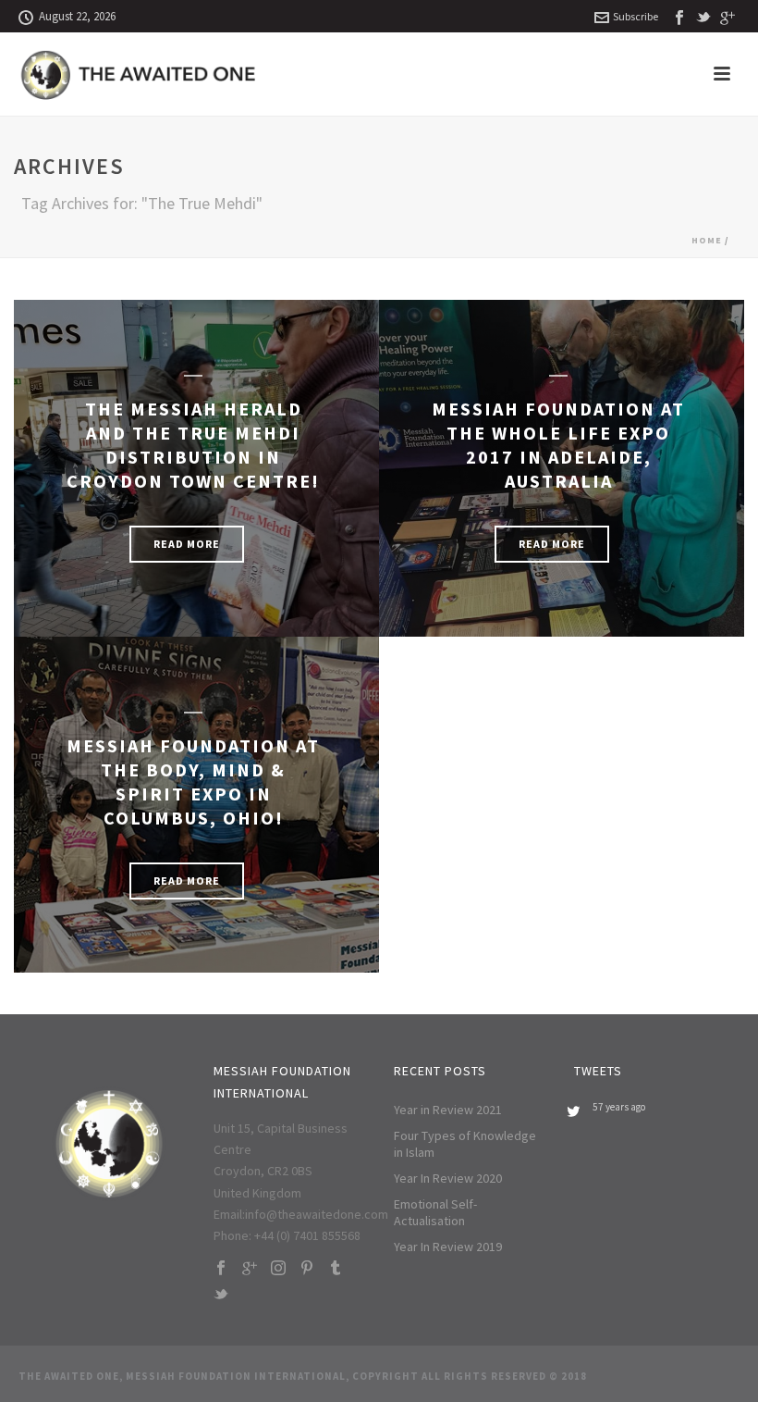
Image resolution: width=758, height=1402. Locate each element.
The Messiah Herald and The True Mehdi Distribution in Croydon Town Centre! (193, 444)
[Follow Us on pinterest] (307, 1268)
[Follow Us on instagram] (278, 1268)
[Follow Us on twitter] (221, 1295)
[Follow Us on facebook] (221, 1268)
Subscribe (635, 16)
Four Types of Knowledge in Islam (465, 1143)
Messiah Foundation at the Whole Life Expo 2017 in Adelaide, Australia (558, 444)
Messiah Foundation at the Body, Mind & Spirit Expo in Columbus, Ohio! (193, 781)
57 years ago (619, 1106)
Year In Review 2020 (448, 1178)
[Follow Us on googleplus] (249, 1268)
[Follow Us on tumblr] (335, 1268)
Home (706, 240)
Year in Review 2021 (448, 1109)
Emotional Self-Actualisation (435, 1212)
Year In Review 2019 (448, 1246)
